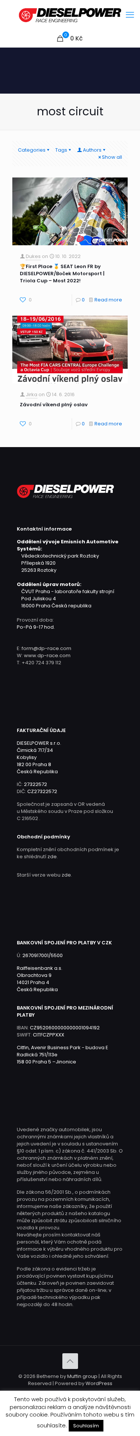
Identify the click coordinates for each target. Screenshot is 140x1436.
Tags (61, 150)
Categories (32, 150)
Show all (112, 157)
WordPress (98, 1383)
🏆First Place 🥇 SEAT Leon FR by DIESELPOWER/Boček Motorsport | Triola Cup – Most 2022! (62, 273)
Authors (92, 150)
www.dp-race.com (47, 655)
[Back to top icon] (70, 1361)
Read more (108, 299)
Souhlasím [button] (86, 1425)
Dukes (33, 256)
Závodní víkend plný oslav (54, 404)
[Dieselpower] (70, 15)
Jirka (31, 394)
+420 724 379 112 (41, 662)
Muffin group (82, 1376)
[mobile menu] (130, 15)
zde (52, 856)
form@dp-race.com (46, 648)
